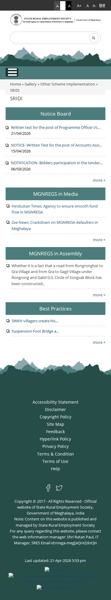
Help (55, 468)
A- (94, 5)
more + (99, 180)
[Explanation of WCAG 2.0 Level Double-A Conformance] (56, 578)
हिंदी (102, 6)
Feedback (55, 431)
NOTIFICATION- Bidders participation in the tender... (56, 162)
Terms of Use (55, 461)
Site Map (55, 424)
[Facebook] (49, 487)
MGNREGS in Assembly (55, 253)
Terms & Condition (55, 454)
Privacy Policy (55, 446)
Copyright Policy (55, 417)
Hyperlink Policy (55, 439)
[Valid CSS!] (55, 569)
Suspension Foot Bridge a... (35, 331)
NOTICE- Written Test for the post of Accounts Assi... (56, 145)
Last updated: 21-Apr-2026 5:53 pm (55, 560)
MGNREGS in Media (55, 193)
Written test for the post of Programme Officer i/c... (55, 127)
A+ (79, 5)
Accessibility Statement (55, 402)
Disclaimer (55, 409)
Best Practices (55, 308)
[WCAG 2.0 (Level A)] (55, 587)
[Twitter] (59, 487)
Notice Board (56, 113)
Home (15, 84)
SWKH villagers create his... (35, 320)
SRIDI (16, 98)
